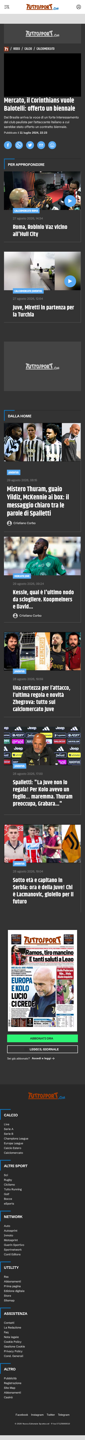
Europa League (13, 1143)
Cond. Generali (13, 1356)
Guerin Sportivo (14, 1245)
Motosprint (11, 1240)
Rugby (8, 1180)
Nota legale (11, 1337)
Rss (6, 1276)
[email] (41, 145)
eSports (9, 1203)
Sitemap (9, 1300)
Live (6, 1124)
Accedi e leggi (41, 1058)
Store (7, 1295)
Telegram (64, 1414)
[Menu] (6, 7)
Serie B (8, 1134)
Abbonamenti (12, 1281)
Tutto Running (13, 1189)
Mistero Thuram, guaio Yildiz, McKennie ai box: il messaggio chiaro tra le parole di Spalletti (38, 501)
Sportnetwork (13, 1249)
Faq (6, 1332)
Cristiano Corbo (24, 523)
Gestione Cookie (14, 1346)
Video (16, 49)
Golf (6, 1194)
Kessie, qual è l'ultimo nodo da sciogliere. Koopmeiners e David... (43, 599)
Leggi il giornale (44, 1049)
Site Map (9, 1388)
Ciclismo (9, 1184)
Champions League (16, 1138)
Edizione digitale (14, 1291)
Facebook (22, 1414)
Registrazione (12, 1383)
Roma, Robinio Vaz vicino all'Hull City (40, 231)
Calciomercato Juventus (28, 291)
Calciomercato (46, 49)
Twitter (51, 1414)
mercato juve (21, 576)
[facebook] (8, 145)
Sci (6, 1175)
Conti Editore (12, 1254)
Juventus (13, 472)
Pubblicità (10, 1378)
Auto (7, 1226)
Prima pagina (12, 1286)
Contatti (9, 1323)
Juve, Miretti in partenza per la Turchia (43, 311)
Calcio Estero (12, 1148)
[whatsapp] (19, 145)
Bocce (8, 1199)
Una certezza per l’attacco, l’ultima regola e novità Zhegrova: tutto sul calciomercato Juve (41, 698)
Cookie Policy (13, 1342)
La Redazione (12, 1327)
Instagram (37, 1414)
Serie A (8, 1129)
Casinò (8, 1397)
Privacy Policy (13, 1351)
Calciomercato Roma (26, 211)
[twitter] (30, 145)
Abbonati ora (41, 1038)
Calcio (28, 49)
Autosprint (10, 1230)
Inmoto (8, 1235)
